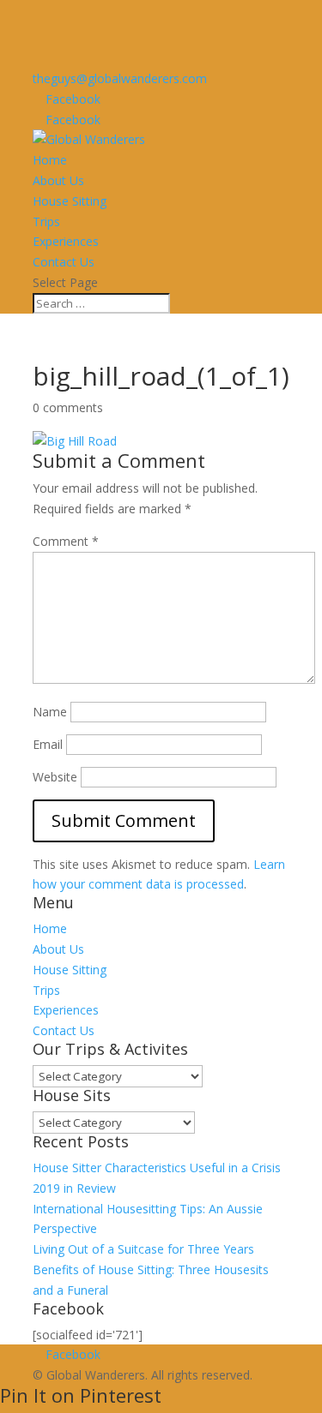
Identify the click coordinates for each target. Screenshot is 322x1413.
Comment (66, 541)
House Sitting (69, 201)
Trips (46, 221)
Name (50, 712)
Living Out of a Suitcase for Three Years (143, 1249)
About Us (58, 180)
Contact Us (63, 262)
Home (50, 160)
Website (55, 777)
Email (48, 744)
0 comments (68, 407)
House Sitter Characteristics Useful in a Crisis (157, 1167)
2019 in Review (74, 1188)
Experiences (66, 241)
